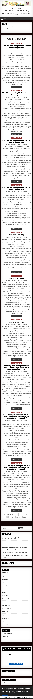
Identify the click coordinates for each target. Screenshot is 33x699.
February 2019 (6, 598)
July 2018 (4, 621)
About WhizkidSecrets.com (12, 27)
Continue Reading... (17, 87)
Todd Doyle (7, 49)
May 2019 (4, 589)
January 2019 (5, 602)
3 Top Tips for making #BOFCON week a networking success (16, 47)
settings (19, 693)
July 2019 (4, 582)
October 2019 (5, 572)
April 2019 (5, 592)
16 (26, 514)
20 (12, 517)
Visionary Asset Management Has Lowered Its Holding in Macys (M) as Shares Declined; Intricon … (16, 367)
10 (21, 514)
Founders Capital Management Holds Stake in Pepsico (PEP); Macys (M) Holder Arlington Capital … (16, 417)
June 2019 (4, 585)
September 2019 (6, 576)
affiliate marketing (16, 43)
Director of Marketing (16, 235)
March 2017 (5, 625)
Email (10, 658)
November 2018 (6, 608)
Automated (5, 636)
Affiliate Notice (6, 697)
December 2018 (6, 605)
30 (17, 517)
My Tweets (5, 682)
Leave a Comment (24, 49)
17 (29, 514)
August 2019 (5, 579)
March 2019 (5, 595)
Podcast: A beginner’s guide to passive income (14, 552)
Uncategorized (6, 640)
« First (14, 514)
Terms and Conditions (17, 697)
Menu (5, 19)
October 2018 (5, 611)
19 (9, 517)
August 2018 (5, 618)
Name (10, 654)
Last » (25, 517)
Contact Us (8, 28)
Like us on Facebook (8, 671)
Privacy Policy (27, 697)
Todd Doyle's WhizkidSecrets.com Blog (16, 9)
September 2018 (6, 615)
